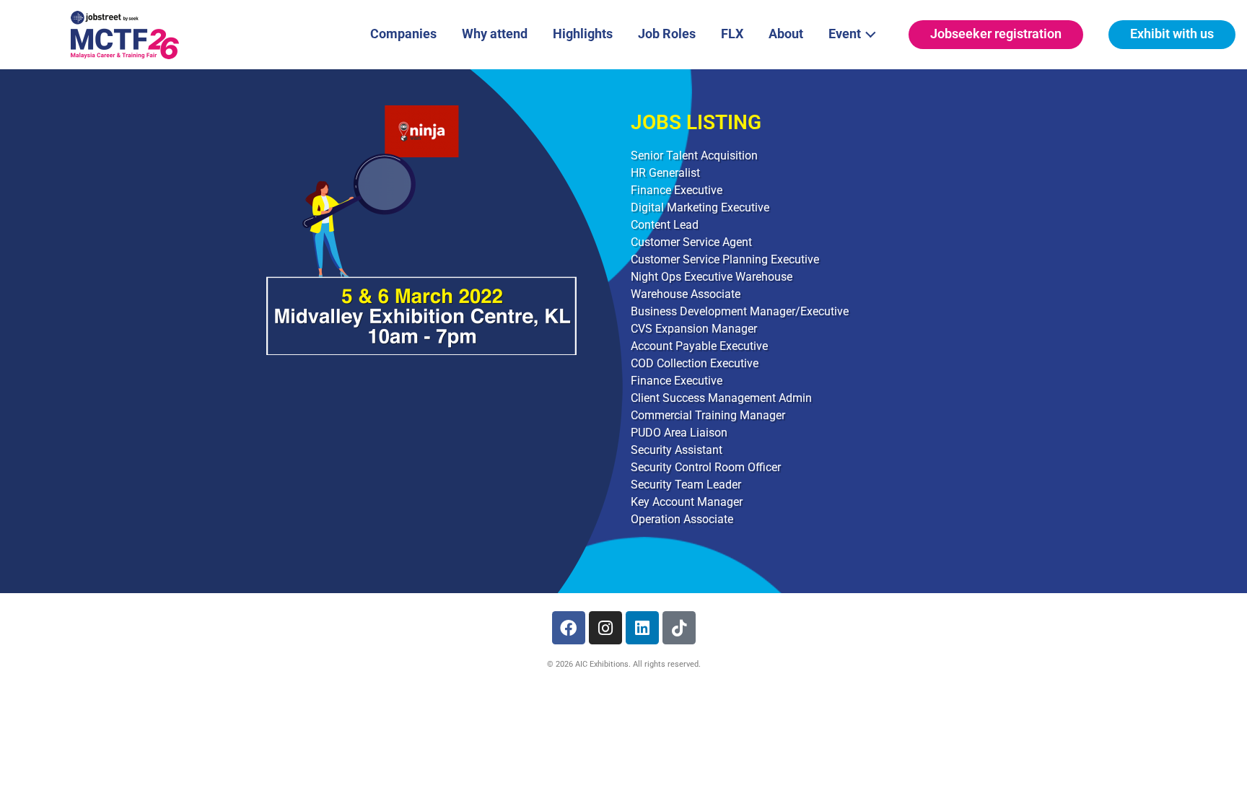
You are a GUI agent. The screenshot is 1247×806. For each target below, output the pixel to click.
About (786, 33)
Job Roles (667, 33)
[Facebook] (568, 627)
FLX (732, 33)
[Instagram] (605, 627)
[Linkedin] (642, 627)
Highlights (583, 33)
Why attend (495, 33)
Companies (403, 33)
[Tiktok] (679, 627)
